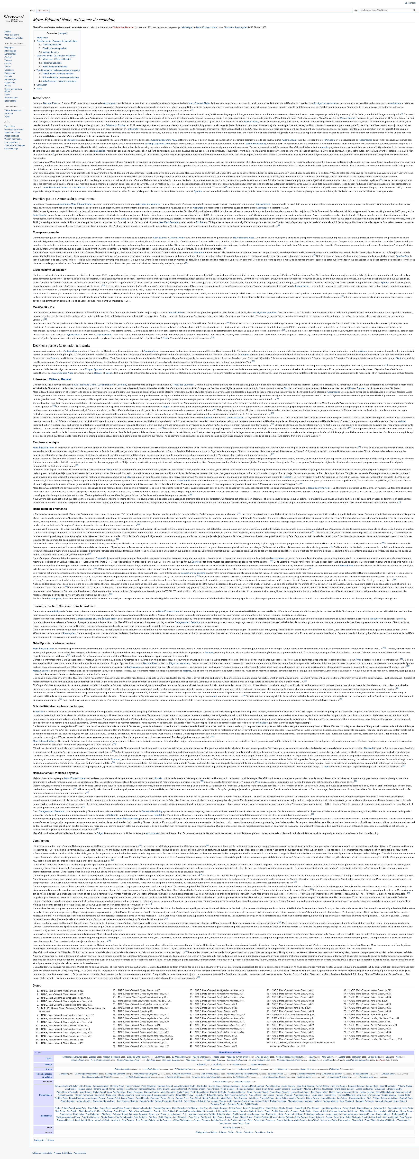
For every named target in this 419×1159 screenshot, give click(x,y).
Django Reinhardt (316, 1117)
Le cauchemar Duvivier (337, 1077)
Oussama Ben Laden (142, 1108)
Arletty (57, 1108)
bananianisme (134, 667)
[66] (97, 829)
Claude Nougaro (389, 1095)
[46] (384, 648)
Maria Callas (271, 1108)
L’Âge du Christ (262, 1057)
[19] (54, 406)
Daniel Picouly (142, 1098)
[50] (305, 681)
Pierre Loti (289, 1114)
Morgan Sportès (93, 369)
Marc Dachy (297, 1089)
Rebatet (98, 373)
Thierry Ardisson (133, 1086)
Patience (237, 1064)
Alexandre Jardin (65, 1095)
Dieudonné (380, 1089)
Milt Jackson (393, 1111)
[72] (311, 889)
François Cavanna (147, 1089)
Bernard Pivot (50, 103)
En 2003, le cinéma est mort (138, 1077)
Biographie (9, 47)
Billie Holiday (366, 1111)
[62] (75, 789)
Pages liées (9, 126)
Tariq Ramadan (240, 1098)
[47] (68, 655)
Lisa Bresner (70, 1089)
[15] (212, 337)
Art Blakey (192, 1108)
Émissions (248, 1132)
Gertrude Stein (245, 1120)
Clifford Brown (235, 1108)
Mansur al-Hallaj (320, 1111)
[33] (138, 524)
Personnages (45, 1095)
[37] (331, 546)
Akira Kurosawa (140, 1114)
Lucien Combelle (282, 1089)
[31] (399, 502)
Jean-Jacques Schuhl (145, 1120)
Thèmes (222, 1132)
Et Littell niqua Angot (184, 1069)
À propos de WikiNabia (63, 1153)
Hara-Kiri (101, 558)
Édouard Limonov (215, 1095)
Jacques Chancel (179, 1089)
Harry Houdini (379, 1111)
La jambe (63, 1074)
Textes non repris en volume (13, 90)
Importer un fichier (12, 132)
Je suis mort (373, 1057)
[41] (310, 568)
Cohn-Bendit (183, 480)
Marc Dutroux (85, 1092)
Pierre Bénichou (272, 1086)
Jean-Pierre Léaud (144, 1095)
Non (398, 1057)
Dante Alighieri (394, 1108)
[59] (403, 766)
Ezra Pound (194, 1117)
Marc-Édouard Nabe (206, 27)
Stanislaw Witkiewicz (386, 1120)
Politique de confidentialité (42, 1153)
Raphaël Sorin (406, 1098)
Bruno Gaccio (202, 1092)
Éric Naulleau (374, 1095)
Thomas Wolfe (403, 1120)
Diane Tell (177, 1101)
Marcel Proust (246, 1117)
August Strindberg (285, 1120)
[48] (401, 659)
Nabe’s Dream (289, 140)
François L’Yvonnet (283, 1095)
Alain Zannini (39, 215)
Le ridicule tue (281, 1069)
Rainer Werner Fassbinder (140, 1111)
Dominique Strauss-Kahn (104, 1101)
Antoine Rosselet (297, 1098)
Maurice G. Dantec (312, 1089)
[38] (89, 554)
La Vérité (217, 1064)
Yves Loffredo (255, 1095)
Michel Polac (226, 1098)
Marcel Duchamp (104, 1111)
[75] (166, 919)
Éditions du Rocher (115, 125)
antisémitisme (72, 351)
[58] (113, 762)
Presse (48, 1064)
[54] (340, 699)
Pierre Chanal (163, 1089)
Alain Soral (393, 1098)
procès (324, 147)
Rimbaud (368, 748)
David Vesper (248, 1101)
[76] (279, 922)
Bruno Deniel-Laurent (344, 1089)
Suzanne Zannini (235, 1104)
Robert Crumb (349, 1108)
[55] (212, 737)
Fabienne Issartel (403, 1092)
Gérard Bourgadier (388, 1086)
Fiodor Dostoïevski (87, 1111)
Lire (355, 10)
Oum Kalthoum (92, 1114)
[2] (402, 113)
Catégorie (39, 1140)
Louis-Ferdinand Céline (55, 187)
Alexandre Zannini (383, 1101)
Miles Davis (407, 1108)
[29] (301, 483)
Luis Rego (253, 1098)
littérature (72, 140)
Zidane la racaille (122, 1069)
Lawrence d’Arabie (206, 1114)
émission (229, 27)
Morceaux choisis (242, 1082)
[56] (114, 744)
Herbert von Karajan (84, 1095)
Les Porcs (327, 1060)
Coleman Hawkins (337, 1111)
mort (400, 618)
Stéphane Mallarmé (315, 1114)
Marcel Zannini (347, 118)
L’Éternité (201, 1064)
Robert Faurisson (135, 1092)
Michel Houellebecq (256, 143)
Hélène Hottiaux (367, 1092)
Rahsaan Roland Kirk (122, 1114)
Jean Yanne (224, 1123)
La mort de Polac (275, 1074)
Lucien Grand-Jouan (300, 1092)
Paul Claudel (313, 1108)
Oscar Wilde (370, 1120)
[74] (150, 904)
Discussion (43, 10)
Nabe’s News (257, 1064)
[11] (342, 296)
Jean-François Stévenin (127, 1101)
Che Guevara (292, 1111)
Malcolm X (300, 1114)
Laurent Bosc (372, 1086)
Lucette (208, 417)
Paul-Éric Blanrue (339, 1086)
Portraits (8, 76)
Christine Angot (117, 1086)
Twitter (7, 117)
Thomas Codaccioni (245, 1089)
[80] (198, 977)
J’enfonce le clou (234, 1060)
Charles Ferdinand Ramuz (266, 1117)
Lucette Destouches (364, 1089)
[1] (192, 110)
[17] (386, 365)
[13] (228, 323)
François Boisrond (356, 1086)
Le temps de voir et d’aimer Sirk (206, 1077)
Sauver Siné (305, 1069)
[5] (226, 187)
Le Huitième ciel (240, 1077)
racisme (187, 670)
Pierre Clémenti (228, 1089)
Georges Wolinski (330, 1101)
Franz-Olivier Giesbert (279, 1092)
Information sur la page (14, 145)
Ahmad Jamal (406, 1111)
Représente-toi (217, 1069)
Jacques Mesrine (366, 1114)
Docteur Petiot (113, 1098)
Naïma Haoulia (336, 1092)
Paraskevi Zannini (218, 1104)
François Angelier (101, 1086)
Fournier (158, 1111)
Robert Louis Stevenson (264, 1120)
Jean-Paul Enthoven (116, 1092)
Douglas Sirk (217, 1120)
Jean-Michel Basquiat (122, 1108)
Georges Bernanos (162, 1108)
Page (32, 10)
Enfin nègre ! (335, 1069)
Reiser (329, 1117)
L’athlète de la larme (306, 1074)
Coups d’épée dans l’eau (164, 140)
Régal (166, 406)
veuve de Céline (235, 417)
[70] (200, 875)
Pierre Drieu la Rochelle (67, 1092)
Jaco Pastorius (140, 1117)
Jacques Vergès (218, 1101)
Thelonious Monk (399, 1114)
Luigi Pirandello (180, 1117)
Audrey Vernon (233, 1101)
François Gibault (261, 1092)
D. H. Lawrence (189, 1114)
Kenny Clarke (213, 1089)
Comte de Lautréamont (171, 1114)
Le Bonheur (160, 1057)
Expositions (260, 1132)
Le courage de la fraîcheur (86, 1074)
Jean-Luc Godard (248, 1111)
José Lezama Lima (255, 1114)
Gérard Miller (330, 1095)
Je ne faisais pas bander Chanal (96, 1077)
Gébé (249, 1092)
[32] (239, 513)
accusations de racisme (193, 573)
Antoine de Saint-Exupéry (122, 1120)
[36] (383, 543)
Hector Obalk (404, 1095)
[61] (355, 781)
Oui (387, 1057)
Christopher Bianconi (123, 27)
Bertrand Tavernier (163, 1101)
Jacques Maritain (333, 1114)
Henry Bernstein (179, 1108)
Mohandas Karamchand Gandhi (190, 1111)
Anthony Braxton (405, 1086)
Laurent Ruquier (328, 1098)
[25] (349, 428)
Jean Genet (211, 1111)
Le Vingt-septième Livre (259, 1060)
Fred (193, 1092)
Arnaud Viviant (262, 1101)
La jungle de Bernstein (115, 1074)
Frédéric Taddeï (146, 1101)
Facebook (8, 113)
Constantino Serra (357, 1098)
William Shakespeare (182, 1120)
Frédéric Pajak (61, 1098)
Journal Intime (251, 121)
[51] (397, 688)
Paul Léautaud (239, 1114)
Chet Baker (93, 1108)
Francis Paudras (76, 1098)
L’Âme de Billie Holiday (137, 1057)
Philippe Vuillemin (278, 1101)
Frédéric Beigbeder (231, 1086)
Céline (109, 373)
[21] (272, 413)
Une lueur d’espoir (170, 1060)
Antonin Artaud (68, 1108)
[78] (109, 940)
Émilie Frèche (183, 1092)
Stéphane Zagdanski (364, 1101)
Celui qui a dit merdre (181, 1074)
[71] (295, 882)
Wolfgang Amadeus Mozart (68, 1117)
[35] (117, 539)
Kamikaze (262, 207)
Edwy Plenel (195, 1098)
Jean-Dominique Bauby (184, 1086)
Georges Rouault (390, 1117)
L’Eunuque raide (366, 1077)
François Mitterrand (346, 1095)
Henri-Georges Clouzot (331, 1108)
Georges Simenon (201, 1120)
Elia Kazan (106, 1114)
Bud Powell (206, 1117)
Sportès (198, 191)
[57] (113, 751)
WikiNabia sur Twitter (13, 38)
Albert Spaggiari (68, 1101)
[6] (279, 225)
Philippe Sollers (380, 1098)
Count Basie (105, 1108)
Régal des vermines (183, 384)
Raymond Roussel (65, 1120)
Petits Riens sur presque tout (289, 1057)
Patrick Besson (322, 1086)
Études (239, 1132)
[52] (244, 696)
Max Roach (376, 1117)
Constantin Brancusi (218, 1108)
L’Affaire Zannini (220, 1082)
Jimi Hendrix (352, 1111)
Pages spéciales (11, 136)
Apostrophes (241, 27)
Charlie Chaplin (286, 1108)
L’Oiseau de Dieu (173, 1077)
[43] (394, 579)
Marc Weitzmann (295, 1101)
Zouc (247, 1123)
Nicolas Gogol (263, 1111)
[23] (272, 424)
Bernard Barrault (165, 1086)
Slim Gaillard (169, 1111)
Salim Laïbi (111, 1095)
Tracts (49, 1069)
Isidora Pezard (127, 1098)
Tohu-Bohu (329, 140)
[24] (162, 428)
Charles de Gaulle (218, 1092)
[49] (407, 666)
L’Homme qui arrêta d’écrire (289, 1060)
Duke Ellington (120, 1111)
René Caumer (131, 1089)
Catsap (120, 1089)
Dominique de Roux (84, 1120)
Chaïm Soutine (231, 1120)
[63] (87, 792)
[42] (198, 576)
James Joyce (66, 1114)
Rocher (200, 222)
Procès (270, 1132)
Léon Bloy (122, 384)
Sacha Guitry (305, 1111)
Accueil (7, 32)
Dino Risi (366, 1117)
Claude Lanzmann (126, 1095)
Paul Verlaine (344, 1120)
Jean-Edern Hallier (319, 1092)
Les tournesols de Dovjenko (144, 1074)
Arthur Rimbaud (353, 1117)
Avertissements (80, 1153)
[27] (272, 454)
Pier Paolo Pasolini (123, 1117)
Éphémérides (10, 54)
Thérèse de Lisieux (274, 1114)
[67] (140, 845)
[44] (66, 587)
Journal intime (263, 204)
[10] (103, 285)
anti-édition (100, 150)
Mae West (309, 1101)
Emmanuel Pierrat (158, 1098)
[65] (312, 814)
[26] (359, 447)
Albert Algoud (85, 1086)
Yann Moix (361, 1095)
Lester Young (237, 1123)
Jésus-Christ (300, 1108)
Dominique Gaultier (236, 1092)
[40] (95, 568)
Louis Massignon (350, 1114)
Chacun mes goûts (111, 1057)
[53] (60, 699)
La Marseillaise (179, 1057)
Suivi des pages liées (13, 129)
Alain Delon (60, 1111)
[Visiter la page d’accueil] (14, 13)
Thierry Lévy (200, 1095)
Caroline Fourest (151, 1092)
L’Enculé (313, 1060)
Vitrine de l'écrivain (12, 110)
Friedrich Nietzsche (90, 1117)
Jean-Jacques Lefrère (164, 1095)
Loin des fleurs (77, 1060)
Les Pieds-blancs (151, 1069)
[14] (283, 330)
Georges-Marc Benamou (187, 622)
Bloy (286, 388)
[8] (315, 255)
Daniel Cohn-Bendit (264, 1089)
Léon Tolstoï (313, 1120)
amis (123, 218)
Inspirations (46, 1116)
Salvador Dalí (380, 1108)
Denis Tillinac (190, 1101)
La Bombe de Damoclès (248, 1069)
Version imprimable (13, 139)
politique (362, 351)
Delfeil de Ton (204, 1101)
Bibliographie (202, 1132)
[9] (186, 263)
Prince (235, 1117)
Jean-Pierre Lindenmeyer (236, 1095)
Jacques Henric (351, 1092)
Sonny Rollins (281, 1098)
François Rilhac (267, 1098)
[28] (76, 465)
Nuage (312, 1057)
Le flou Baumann (360, 1074)
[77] (120, 930)
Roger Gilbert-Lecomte (228, 1111)
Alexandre (198, 207)
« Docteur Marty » (394, 1089)
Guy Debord (327, 1089)
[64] (83, 807)
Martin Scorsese (164, 1120)
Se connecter (410, 3)
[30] (190, 494)
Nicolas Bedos (215, 1086)
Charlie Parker (107, 1117)
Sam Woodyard (347, 1101)
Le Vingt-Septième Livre (157, 143)
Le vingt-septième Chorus (274, 1077)
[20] (214, 409)
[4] (381, 179)
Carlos (112, 1089)
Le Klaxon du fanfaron (332, 1074)
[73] (408, 893)
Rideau (216, 1057)
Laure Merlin (317, 1095)
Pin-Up (171, 1098)
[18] (277, 399)
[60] (201, 781)
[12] (45, 319)
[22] (58, 420)
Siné (369, 1098)
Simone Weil (357, 1120)
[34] (312, 532)
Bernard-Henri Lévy (152, 811)
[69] (112, 860)
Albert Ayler (81, 1108)
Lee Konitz (100, 1095)
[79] (186, 951)
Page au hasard (11, 35)
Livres (49, 1058)
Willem (318, 1101)
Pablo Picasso (165, 1117)
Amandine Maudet (302, 1095)
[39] (271, 561)
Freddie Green (278, 1111)
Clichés (231, 1132)
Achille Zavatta (251, 1104)
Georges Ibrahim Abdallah (66, 1086)
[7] (225, 248)
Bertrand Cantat (101, 1089)
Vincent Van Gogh (329, 1120)
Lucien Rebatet (78, 187)
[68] (207, 845)
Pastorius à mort (304, 1077)
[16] (253, 361)
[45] (110, 594)
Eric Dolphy (72, 1111)
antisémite (133, 129)
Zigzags (92, 1057)
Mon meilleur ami (209, 1074)
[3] (53, 154)
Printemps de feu (212, 1060)
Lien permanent (11, 142)
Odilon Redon (300, 1117)
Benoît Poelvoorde (210, 1098)
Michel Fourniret (168, 1092)
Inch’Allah (356, 1057)
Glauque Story (388, 1074)
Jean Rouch (405, 1117)
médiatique (186, 27)
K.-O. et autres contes (100, 1060)
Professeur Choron (196, 1089)
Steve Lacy (154, 1114)
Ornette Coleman (364, 1108)
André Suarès (300, 1120)
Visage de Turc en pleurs (237, 1057)
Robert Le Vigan (224, 1114)
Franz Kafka (78, 1114)
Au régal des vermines (325, 103)
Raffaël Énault (99, 1092)
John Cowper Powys (222, 1117)
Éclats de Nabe (230, 1127)
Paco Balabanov (149, 1086)
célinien (402, 421)
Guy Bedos (202, 1086)
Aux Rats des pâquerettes (357, 1060)
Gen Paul (153, 1117)
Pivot (165, 338)
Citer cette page (11, 149)
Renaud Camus (85, 1089)
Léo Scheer (342, 1098)
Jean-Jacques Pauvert (95, 1098)
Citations (213, 1132)
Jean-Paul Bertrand (168, 222)
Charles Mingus (383, 1114)
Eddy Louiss (268, 1095)
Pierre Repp (339, 1117)
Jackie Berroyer (288, 1086)
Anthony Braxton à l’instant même (242, 1074)
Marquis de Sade (102, 1120)
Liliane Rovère (312, 1098)
